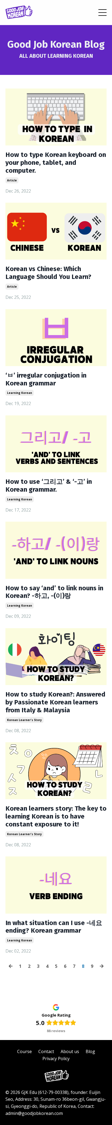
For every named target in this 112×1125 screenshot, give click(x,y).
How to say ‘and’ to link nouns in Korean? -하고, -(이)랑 (54, 592)
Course (24, 1051)
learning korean (19, 393)
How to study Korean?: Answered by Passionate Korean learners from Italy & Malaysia (55, 702)
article (12, 180)
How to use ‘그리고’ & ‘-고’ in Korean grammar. (48, 485)
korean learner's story (24, 720)
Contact (46, 1051)
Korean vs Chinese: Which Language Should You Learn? (48, 273)
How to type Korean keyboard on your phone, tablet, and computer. (55, 162)
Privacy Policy (56, 1059)
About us (70, 1051)
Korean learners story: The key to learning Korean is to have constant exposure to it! (56, 816)
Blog (90, 1051)
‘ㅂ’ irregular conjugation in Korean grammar (45, 379)
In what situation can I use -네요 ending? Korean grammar (53, 927)
